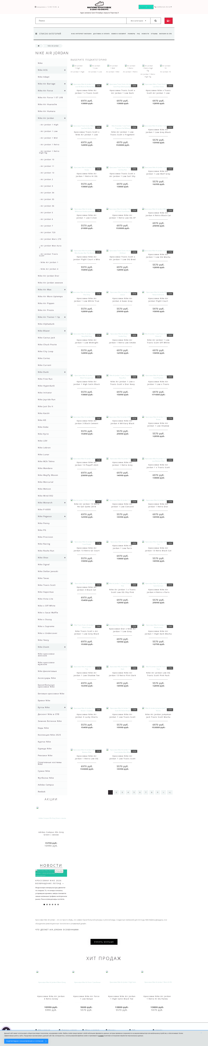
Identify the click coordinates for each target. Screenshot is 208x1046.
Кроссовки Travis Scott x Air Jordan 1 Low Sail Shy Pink (122, 176)
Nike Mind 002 (45, 495)
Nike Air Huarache (47, 104)
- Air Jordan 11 (46, 166)
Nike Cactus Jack (46, 337)
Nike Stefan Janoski (48, 571)
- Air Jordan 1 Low (48, 131)
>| (170, 792)
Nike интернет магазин (81, 33)
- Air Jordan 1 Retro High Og (49, 152)
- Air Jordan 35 (46, 199)
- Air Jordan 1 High (48, 124)
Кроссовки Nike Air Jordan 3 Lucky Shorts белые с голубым (86, 717)
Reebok (42, 791)
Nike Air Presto (46, 310)
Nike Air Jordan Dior (48, 276)
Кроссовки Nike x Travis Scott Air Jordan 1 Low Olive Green (158, 93)
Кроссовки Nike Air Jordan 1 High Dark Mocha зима (158, 634)
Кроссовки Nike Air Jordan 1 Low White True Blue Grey (86, 301)
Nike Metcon (44, 489)
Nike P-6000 (44, 509)
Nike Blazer (44, 331)
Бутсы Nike (44, 707)
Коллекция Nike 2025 (49, 735)
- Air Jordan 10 (46, 159)
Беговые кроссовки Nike (51, 693)
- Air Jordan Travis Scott (48, 255)
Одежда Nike (45, 748)
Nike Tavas (43, 578)
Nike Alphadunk (46, 324)
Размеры (131, 33)
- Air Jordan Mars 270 (50, 239)
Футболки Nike (46, 778)
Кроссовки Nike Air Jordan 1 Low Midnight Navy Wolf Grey (86, 342)
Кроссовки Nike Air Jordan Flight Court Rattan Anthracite (158, 301)
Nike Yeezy (43, 640)
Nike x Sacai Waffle (48, 612)
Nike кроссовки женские (46, 655)
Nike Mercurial (45, 482)
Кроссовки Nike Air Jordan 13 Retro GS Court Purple (87, 550)
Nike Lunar (43, 454)
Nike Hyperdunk (46, 386)
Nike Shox (43, 557)
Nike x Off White (46, 605)
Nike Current (44, 365)
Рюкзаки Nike (45, 755)
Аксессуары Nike (47, 678)
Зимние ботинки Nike (50, 721)
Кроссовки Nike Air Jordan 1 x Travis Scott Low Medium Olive (158, 467)
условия (101, 1036)
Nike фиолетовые (47, 671)
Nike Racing (44, 544)
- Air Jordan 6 (46, 219)
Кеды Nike (43, 728)
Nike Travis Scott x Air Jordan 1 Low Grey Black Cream (86, 634)
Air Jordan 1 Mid (112, 72)
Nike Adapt (43, 77)
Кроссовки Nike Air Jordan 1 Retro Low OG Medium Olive (86, 758)
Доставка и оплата (101, 33)
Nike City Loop (45, 351)
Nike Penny (44, 523)
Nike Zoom (43, 647)
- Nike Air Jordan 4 (48, 269)
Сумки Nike (44, 771)
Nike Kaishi (44, 413)
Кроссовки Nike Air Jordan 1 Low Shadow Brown (158, 426)
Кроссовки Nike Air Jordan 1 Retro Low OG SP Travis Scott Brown (122, 218)
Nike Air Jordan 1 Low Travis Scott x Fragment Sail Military (122, 134)
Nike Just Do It (45, 406)
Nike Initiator (45, 392)
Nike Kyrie (43, 434)
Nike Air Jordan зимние (50, 282)
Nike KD (42, 420)
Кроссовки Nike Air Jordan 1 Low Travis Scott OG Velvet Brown (123, 717)
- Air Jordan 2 (46, 179)
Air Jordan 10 (165, 72)
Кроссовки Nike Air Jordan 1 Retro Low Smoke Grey (122, 342)
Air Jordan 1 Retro (130, 72)
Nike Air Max (45, 289)
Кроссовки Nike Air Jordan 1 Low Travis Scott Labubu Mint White (123, 758)
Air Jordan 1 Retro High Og (148, 75)
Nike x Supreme (46, 626)
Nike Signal (44, 564)
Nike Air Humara (46, 111)
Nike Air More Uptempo (50, 296)
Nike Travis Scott (47, 585)
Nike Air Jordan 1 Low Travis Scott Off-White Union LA (158, 342)
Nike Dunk (43, 372)
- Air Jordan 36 (46, 206)
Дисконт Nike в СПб (48, 714)
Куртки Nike (44, 741)
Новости (145, 33)
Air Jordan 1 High (77, 72)
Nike (40, 63)
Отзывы (154, 33)
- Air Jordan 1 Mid (48, 138)
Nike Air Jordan (46, 118)
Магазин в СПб (165, 33)
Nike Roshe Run (46, 550)
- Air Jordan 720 (47, 232)
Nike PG (42, 530)
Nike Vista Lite (45, 599)
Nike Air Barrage (46, 83)
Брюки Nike (44, 700)
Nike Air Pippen (46, 303)
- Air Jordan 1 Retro (49, 144)
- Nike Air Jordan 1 (48, 262)
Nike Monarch (45, 502)
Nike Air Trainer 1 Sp (49, 317)
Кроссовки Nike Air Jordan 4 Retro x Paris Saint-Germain (158, 592)
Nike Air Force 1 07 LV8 (50, 97)
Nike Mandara (45, 468)
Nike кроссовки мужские (46, 663)
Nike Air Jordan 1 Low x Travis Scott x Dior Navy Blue (122, 384)
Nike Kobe (43, 427)
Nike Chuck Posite (47, 344)
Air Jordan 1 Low (95, 72)
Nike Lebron (44, 447)
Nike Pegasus (45, 516)
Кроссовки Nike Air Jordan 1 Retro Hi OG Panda (87, 176)
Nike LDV (42, 441)
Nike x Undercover (47, 633)
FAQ (138, 33)
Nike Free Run (45, 379)
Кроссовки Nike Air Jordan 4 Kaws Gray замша (123, 301)
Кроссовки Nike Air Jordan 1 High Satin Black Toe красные (87, 384)
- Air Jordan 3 (46, 186)
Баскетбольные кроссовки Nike (46, 686)
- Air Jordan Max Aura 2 (50, 247)
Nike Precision (45, 537)
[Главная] (38, 46)
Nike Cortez (44, 358)
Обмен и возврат (118, 33)
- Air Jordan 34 (46, 192)
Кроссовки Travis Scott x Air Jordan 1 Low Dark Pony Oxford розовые (122, 93)
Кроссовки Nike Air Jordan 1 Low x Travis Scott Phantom (158, 384)
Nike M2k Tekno (46, 461)
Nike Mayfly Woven (48, 475)
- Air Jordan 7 (46, 226)
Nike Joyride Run (46, 399)
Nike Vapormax (46, 592)
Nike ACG (43, 70)
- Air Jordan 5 (46, 212)
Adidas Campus (46, 785)
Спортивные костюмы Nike (50, 763)
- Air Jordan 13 (46, 173)
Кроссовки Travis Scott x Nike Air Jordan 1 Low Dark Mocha (86, 134)
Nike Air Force (45, 90)
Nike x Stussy (45, 619)
